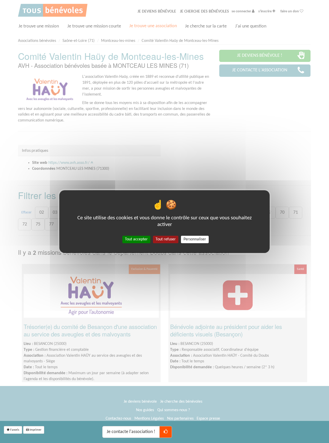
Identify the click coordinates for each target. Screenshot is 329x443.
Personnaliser (195, 239)
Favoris (14, 429)
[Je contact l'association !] (165, 432)
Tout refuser (166, 239)
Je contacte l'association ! (131, 431)
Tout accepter (136, 239)
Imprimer (35, 429)
